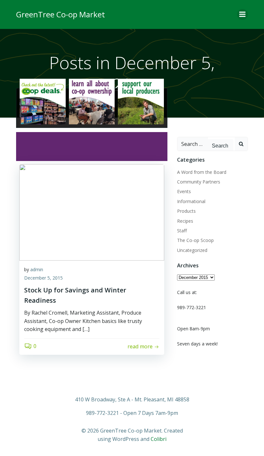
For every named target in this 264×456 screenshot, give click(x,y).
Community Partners (198, 182)
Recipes (185, 221)
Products (186, 211)
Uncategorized (192, 250)
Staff (182, 231)
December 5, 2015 (43, 278)
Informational (191, 201)
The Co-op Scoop (195, 240)
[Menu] (242, 14)
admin (36, 269)
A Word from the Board (201, 172)
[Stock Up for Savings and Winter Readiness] (91, 211)
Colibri (158, 439)
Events (184, 191)
